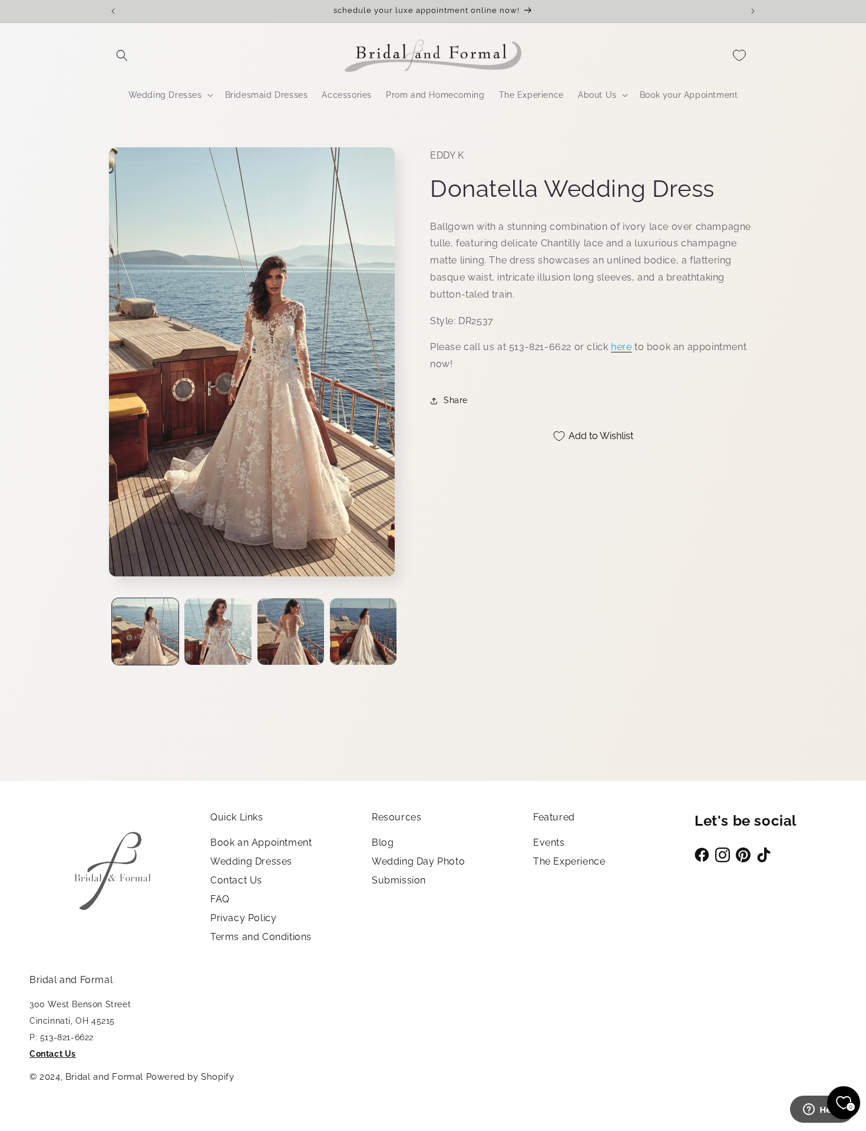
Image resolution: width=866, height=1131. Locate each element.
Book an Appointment (261, 842)
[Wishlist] (739, 55)
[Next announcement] (753, 11)
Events (549, 842)
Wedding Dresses (251, 861)
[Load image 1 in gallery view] (145, 631)
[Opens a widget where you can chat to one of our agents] (821, 1110)
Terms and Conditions (261, 936)
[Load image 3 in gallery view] (290, 631)
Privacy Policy (243, 918)
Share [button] (456, 400)
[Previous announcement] (113, 11)
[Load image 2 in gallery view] (217, 631)
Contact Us (236, 880)
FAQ (220, 899)
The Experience (569, 861)
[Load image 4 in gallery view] (363, 631)
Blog (383, 842)
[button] (122, 55)
